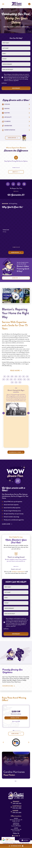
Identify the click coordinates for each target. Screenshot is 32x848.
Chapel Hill (11, 677)
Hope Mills (9, 680)
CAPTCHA (4, 83)
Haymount (16, 678)
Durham (21, 677)
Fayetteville (26, 677)
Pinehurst (19, 680)
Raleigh (24, 680)
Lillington (14, 680)
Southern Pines (10, 682)
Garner (11, 678)
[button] (3, 4)
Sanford (4, 682)
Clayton (16, 677)
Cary (7, 677)
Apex (3, 677)
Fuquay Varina (5, 678)
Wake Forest (17, 682)
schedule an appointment (18, 571)
